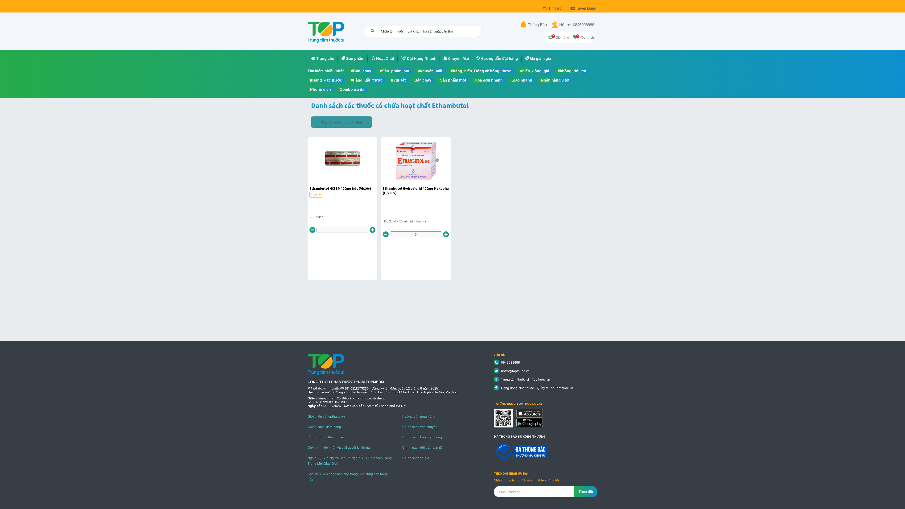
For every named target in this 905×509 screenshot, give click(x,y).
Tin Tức (555, 8)
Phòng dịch (320, 89)
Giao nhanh (521, 80)
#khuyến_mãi (430, 71)
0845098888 (510, 362)
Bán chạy (422, 80)
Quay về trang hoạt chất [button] (343, 122)
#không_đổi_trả (572, 71)
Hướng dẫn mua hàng (418, 416)
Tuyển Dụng (586, 8)
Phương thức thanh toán (326, 437)
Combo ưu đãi (352, 89)
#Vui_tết (398, 80)
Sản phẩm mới (453, 80)
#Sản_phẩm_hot (394, 71)
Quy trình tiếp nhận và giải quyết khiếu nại (339, 447)
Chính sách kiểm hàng (324, 427)
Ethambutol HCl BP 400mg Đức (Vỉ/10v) (340, 188)
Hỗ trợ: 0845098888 (576, 25)
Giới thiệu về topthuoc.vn (326, 416)
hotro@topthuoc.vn (515, 371)
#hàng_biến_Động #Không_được (481, 71)
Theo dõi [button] (586, 491)
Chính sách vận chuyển (419, 427)
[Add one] (372, 230)
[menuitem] (323, 58)
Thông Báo (537, 25)
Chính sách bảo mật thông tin (424, 437)
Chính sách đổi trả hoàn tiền (423, 447)
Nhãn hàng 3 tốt (555, 80)
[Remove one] (312, 230)
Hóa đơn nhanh (489, 80)
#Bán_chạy (361, 71)
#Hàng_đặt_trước (326, 80)
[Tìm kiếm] (372, 30)
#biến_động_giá (534, 71)
